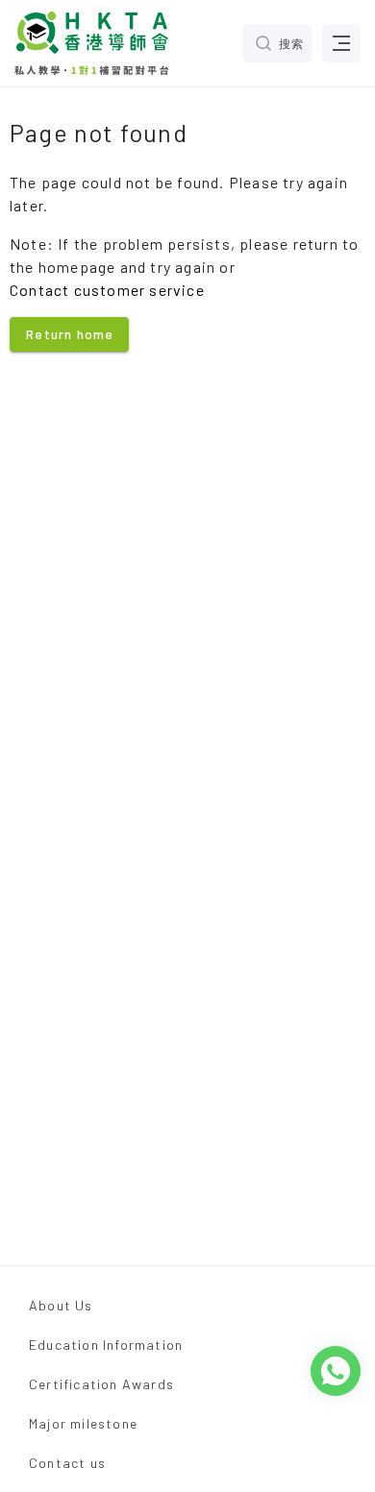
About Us (61, 1305)
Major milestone (83, 1423)
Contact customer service (107, 290)
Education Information (106, 1344)
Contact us (67, 1463)
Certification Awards (101, 1384)
